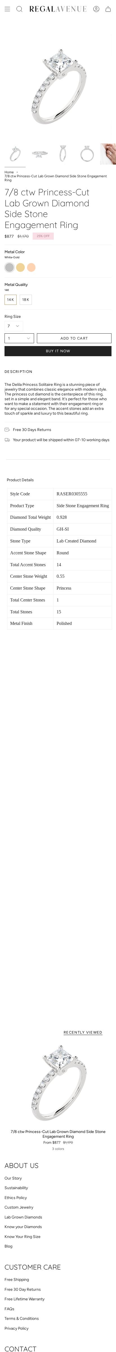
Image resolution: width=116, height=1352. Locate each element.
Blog (8, 1246)
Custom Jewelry (19, 1207)
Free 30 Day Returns (23, 1289)
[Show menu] (7, 9)
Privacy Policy (16, 1328)
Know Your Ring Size (23, 1236)
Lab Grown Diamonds (23, 1217)
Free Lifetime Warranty (24, 1299)
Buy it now (58, 351)
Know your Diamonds (23, 1226)
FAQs (9, 1309)
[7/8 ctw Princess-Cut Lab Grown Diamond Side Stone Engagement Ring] (58, 1083)
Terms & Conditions (22, 1318)
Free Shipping (17, 1279)
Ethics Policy (16, 1197)
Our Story (13, 1178)
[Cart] (108, 9)
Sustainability (16, 1187)
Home (9, 172)
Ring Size (13, 316)
